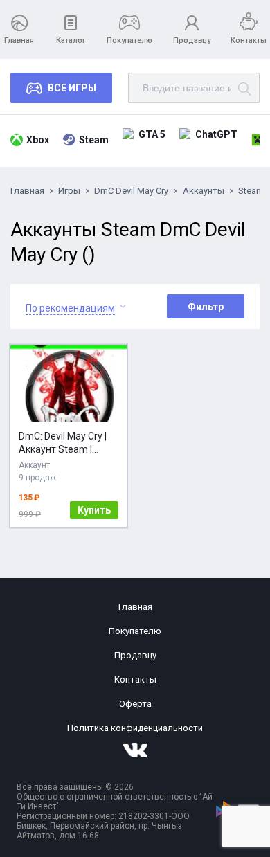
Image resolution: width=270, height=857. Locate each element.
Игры (69, 190)
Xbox (37, 139)
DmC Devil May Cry (131, 190)
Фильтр (206, 306)
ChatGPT (216, 134)
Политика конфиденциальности (135, 728)
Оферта (135, 703)
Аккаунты (203, 190)
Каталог (71, 40)
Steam (94, 139)
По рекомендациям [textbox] (70, 308)
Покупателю (129, 40)
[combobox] (70, 306)
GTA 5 (151, 134)
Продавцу (191, 40)
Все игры (72, 87)
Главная (19, 40)
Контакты (249, 40)
